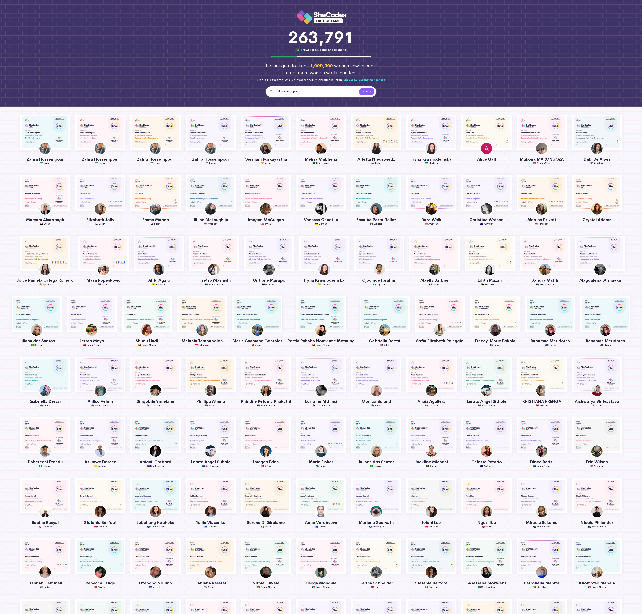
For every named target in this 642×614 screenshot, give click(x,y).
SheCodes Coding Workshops (364, 79)
